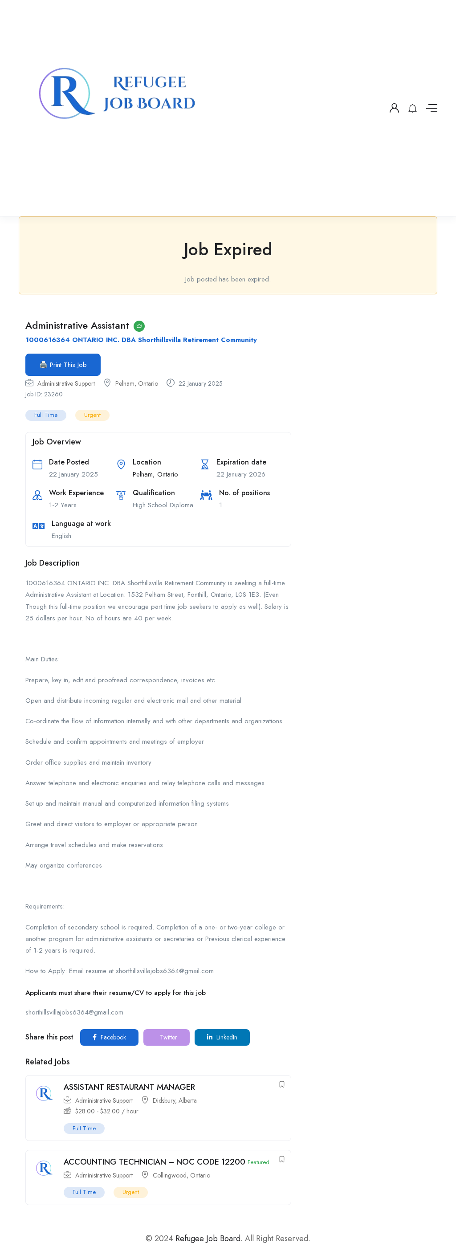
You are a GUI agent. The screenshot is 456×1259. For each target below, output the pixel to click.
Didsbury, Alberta (175, 1100)
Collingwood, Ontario (181, 1175)
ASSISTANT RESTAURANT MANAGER (129, 1087)
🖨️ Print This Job (63, 365)
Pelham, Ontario (136, 383)
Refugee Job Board (207, 1238)
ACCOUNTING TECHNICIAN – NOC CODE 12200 (154, 1162)
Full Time (45, 415)
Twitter (167, 1037)
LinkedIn (226, 1037)
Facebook (112, 1037)
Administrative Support (66, 383)
